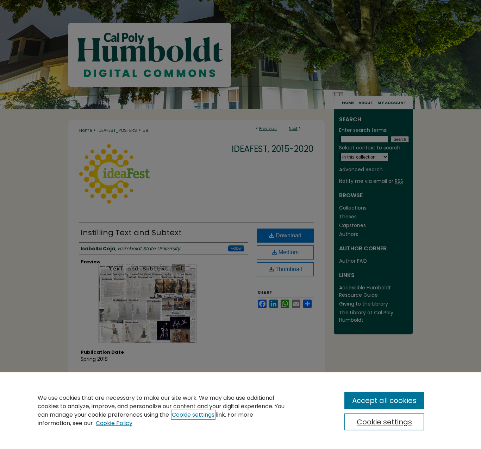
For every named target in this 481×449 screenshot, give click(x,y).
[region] (240, 410)
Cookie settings (193, 415)
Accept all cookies (384, 400)
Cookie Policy (114, 423)
